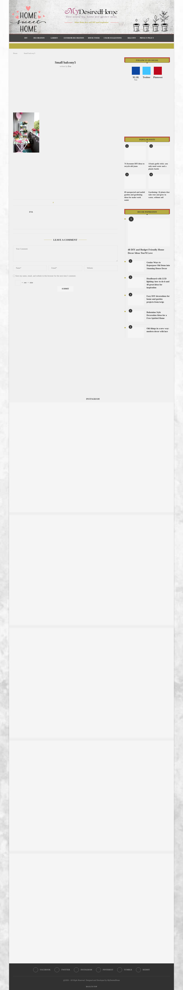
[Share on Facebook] (58, 203)
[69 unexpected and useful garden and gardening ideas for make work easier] (135, 181)
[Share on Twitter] (60, 203)
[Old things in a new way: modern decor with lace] (136, 332)
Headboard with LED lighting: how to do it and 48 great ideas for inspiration (158, 283)
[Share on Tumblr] (66, 203)
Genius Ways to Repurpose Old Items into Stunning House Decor (158, 265)
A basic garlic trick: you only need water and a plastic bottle (158, 166)
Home (15, 53)
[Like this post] (55, 203)
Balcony (132, 38)
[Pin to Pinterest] (63, 203)
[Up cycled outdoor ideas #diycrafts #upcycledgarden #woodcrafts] (91, 516)
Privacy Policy (147, 38)
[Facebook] (82, 28)
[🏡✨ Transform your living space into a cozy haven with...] (91, 742)
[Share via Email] (76, 203)
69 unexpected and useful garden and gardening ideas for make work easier (134, 196)
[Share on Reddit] (68, 203)
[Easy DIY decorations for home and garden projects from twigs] (136, 300)
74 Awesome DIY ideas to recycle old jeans (134, 165)
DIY (25, 38)
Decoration (39, 38)
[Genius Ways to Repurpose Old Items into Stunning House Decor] (136, 266)
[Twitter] (86, 28)
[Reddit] (101, 28)
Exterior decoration (74, 38)
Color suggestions (113, 38)
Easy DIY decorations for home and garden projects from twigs (158, 299)
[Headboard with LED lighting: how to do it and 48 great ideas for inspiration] (136, 282)
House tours (94, 38)
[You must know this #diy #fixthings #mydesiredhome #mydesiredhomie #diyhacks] (91, 855)
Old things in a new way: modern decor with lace (158, 330)
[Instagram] (89, 28)
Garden (54, 38)
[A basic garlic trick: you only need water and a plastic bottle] (159, 153)
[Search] (157, 38)
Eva (69, 66)
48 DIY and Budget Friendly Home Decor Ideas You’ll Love (146, 251)
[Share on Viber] (73, 203)
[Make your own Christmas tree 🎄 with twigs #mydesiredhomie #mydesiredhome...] (91, 629)
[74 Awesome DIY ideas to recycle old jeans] (135, 153)
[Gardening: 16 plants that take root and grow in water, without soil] (159, 181)
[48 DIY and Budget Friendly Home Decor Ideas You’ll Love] (149, 232)
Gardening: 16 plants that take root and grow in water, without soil (159, 194)
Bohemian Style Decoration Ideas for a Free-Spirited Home (157, 315)
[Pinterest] (93, 28)
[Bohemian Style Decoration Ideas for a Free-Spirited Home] (136, 316)
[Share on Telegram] (71, 203)
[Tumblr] (97, 28)
